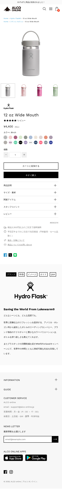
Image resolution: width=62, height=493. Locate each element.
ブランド (11, 274)
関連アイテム (10, 199)
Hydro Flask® (15, 18)
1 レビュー (21, 120)
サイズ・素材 (10, 192)
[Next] (51, 54)
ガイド (43, 274)
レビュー (8, 214)
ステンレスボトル (16, 22)
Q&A (53, 274)
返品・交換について (16, 240)
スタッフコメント (12, 207)
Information (12, 380)
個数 (6, 149)
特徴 (21, 274)
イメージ (32, 274)
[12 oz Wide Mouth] (8, 90)
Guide (7, 389)
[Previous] (11, 54)
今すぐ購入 (31, 175)
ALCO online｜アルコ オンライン (24, 482)
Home (6, 18)
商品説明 (8, 185)
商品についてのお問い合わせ (20, 245)
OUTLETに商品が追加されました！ (31, 2)
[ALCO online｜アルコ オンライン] (17, 8)
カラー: (10, 132)
